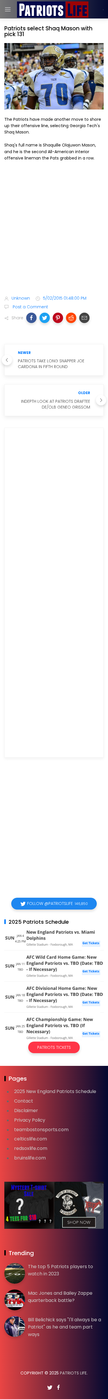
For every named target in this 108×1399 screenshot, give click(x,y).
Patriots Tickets (54, 1047)
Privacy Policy (29, 1120)
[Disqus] (54, 515)
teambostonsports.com (41, 1129)
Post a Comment (30, 307)
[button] (31, 318)
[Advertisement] (54, 229)
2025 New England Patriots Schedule (55, 1091)
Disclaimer (26, 1110)
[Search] (103, 9)
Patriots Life (73, 1373)
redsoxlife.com (30, 1148)
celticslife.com (30, 1138)
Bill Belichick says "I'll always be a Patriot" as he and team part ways (64, 1327)
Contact (23, 1101)
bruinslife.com (30, 1158)
